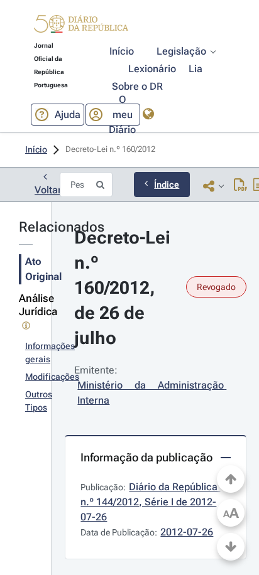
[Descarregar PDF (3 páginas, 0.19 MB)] (240, 186)
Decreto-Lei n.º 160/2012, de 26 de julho (124, 287)
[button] (81, 25)
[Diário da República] (81, 26)
